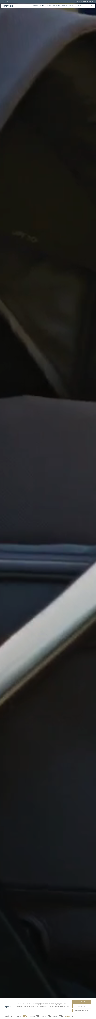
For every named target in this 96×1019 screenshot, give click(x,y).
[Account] (91, 6)
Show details (68, 1016)
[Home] (8, 6)
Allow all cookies (82, 1001)
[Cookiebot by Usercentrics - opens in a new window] (8, 1016)
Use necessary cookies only (81, 1010)
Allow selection (81, 1006)
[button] (84, 6)
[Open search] (88, 6)
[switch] (37, 1016)
